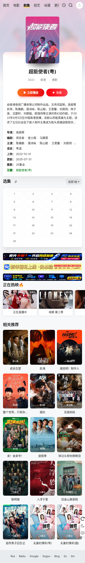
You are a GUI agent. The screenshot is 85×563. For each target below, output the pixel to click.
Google (34, 556)
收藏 (59, 92)
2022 (31, 79)
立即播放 (32, 92)
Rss (13, 556)
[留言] (82, 532)
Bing (57, 556)
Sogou (46, 556)
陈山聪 (44, 143)
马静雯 (44, 137)
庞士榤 (32, 137)
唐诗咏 (32, 143)
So (65, 556)
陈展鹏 (20, 143)
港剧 (54, 79)
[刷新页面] (82, 518)
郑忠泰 (20, 137)
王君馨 (56, 143)
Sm (73, 556)
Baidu (22, 556)
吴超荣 (20, 132)
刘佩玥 (67, 143)
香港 (43, 79)
